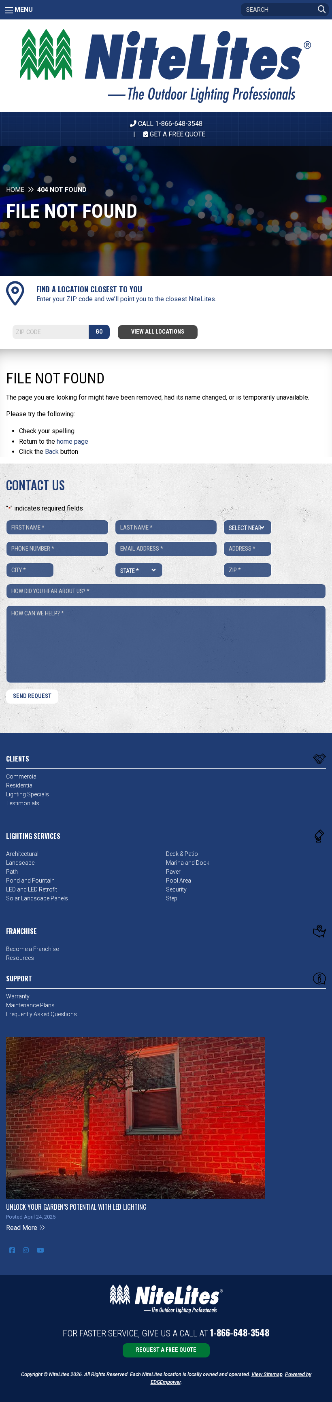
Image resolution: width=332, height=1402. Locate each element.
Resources (20, 958)
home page (72, 441)
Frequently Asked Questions (41, 1014)
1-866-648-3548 (239, 1332)
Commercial (22, 776)
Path (12, 871)
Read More (22, 1228)
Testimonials (22, 803)
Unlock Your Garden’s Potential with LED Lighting (76, 1207)
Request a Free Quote (166, 1350)
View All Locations (157, 331)
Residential (20, 785)
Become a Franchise (32, 949)
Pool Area (178, 880)
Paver (173, 871)
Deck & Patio (182, 854)
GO (99, 331)
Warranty (18, 996)
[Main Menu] (9, 10)
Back (52, 451)
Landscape (20, 862)
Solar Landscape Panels (37, 898)
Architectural (22, 854)
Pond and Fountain (30, 880)
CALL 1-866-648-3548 (169, 124)
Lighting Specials (27, 794)
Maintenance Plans (30, 1005)
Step (171, 898)
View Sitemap (267, 1374)
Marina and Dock (187, 862)
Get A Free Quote (176, 134)
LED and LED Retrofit (31, 889)
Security (176, 889)
